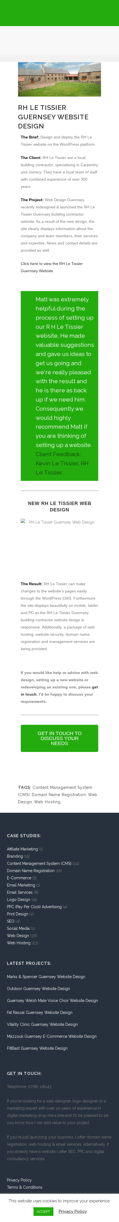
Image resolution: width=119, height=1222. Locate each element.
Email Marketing (21, 885)
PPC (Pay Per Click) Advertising (34, 907)
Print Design (17, 914)
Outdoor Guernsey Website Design (38, 988)
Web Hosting (47, 802)
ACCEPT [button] (43, 1212)
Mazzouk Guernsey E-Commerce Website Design (52, 1036)
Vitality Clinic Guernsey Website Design (42, 1024)
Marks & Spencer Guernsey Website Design (46, 976)
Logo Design (18, 899)
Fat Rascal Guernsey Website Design (40, 1012)
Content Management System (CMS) (39, 863)
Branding (15, 856)
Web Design (18, 935)
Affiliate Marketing (22, 849)
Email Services (20, 892)
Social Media (18, 928)
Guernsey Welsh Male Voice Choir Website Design (52, 1000)
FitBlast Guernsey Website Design (37, 1048)
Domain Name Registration (59, 794)
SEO (10, 921)
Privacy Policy (19, 1180)
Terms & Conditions (24, 1187)
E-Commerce (19, 878)
